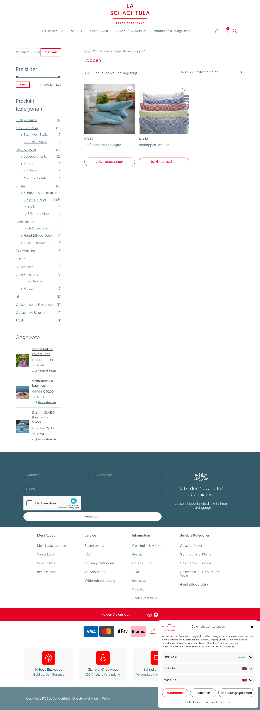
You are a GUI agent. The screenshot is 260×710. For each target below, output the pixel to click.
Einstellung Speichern (236, 693)
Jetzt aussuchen (109, 161)
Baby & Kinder (26, 150)
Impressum (225, 702)
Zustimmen (175, 693)
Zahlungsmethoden (99, 563)
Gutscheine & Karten (31, 313)
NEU (19, 297)
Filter (23, 84)
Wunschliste (46, 563)
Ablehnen (203, 693)
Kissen (20, 259)
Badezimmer (25, 222)
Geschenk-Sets (35, 178)
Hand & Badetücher (38, 236)
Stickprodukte (26, 120)
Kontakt (138, 589)
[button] (252, 627)
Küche (20, 186)
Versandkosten (47, 370)
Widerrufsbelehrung (100, 581)
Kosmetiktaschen (36, 243)
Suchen (51, 52)
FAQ (88, 554)
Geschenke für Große (196, 563)
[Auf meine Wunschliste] (130, 92)
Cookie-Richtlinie (194, 702)
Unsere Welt (99, 31)
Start (87, 51)
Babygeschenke (36, 157)
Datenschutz (211, 702)
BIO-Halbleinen (35, 142)
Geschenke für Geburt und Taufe (199, 574)
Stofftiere (31, 171)
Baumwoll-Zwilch (36, 135)
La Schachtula (52, 31)
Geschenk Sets (27, 275)
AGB (135, 572)
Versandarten (95, 572)
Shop (75, 31)
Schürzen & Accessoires (41, 193)
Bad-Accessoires (36, 228)
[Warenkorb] (225, 31)
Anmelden (92, 516)
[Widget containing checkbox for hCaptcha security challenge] (52, 503)
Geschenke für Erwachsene (36, 305)
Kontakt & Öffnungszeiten (172, 31)
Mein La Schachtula (51, 546)
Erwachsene (33, 281)
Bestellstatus (46, 572)
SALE (19, 321)
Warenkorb (45, 554)
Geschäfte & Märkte (131, 31)
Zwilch (32, 206)
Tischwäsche (25, 251)
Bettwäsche (25, 267)
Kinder (28, 164)
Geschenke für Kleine (195, 554)
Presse (137, 554)
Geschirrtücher (27, 128)
